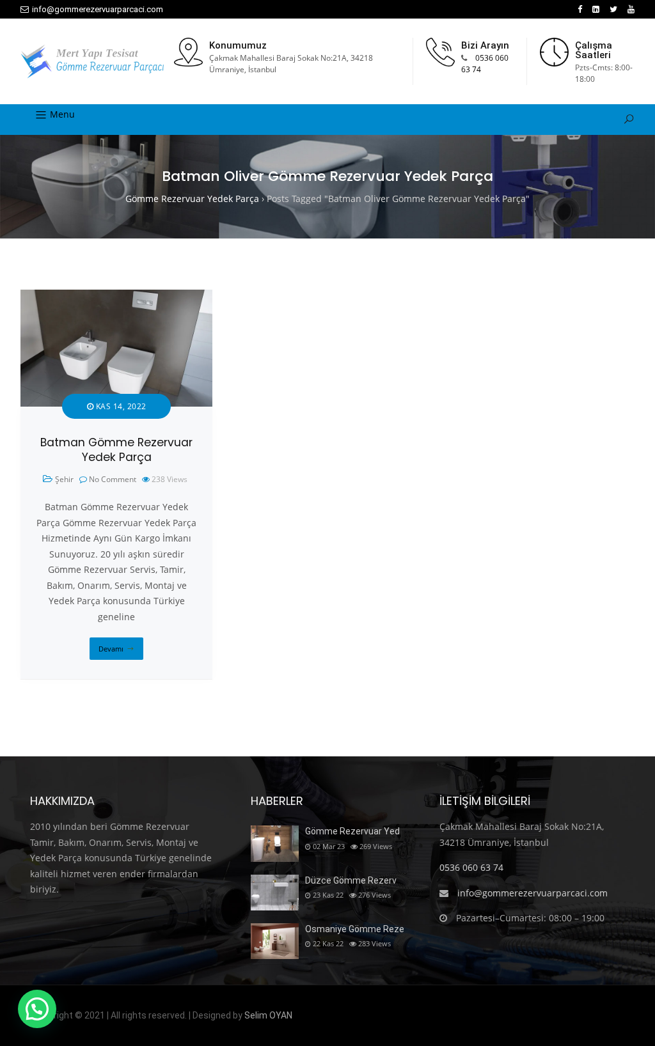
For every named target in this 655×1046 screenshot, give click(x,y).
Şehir (64, 479)
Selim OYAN (268, 1015)
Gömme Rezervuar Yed (352, 831)
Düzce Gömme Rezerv (351, 880)
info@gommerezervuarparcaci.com (97, 9)
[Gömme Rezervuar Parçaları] (92, 61)
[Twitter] (613, 9)
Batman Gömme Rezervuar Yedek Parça (116, 450)
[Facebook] (580, 9)
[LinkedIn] (595, 9)
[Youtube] (631, 9)
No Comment (112, 479)
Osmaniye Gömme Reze (354, 929)
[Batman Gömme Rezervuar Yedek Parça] (116, 297)
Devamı (111, 648)
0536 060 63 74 (471, 867)
